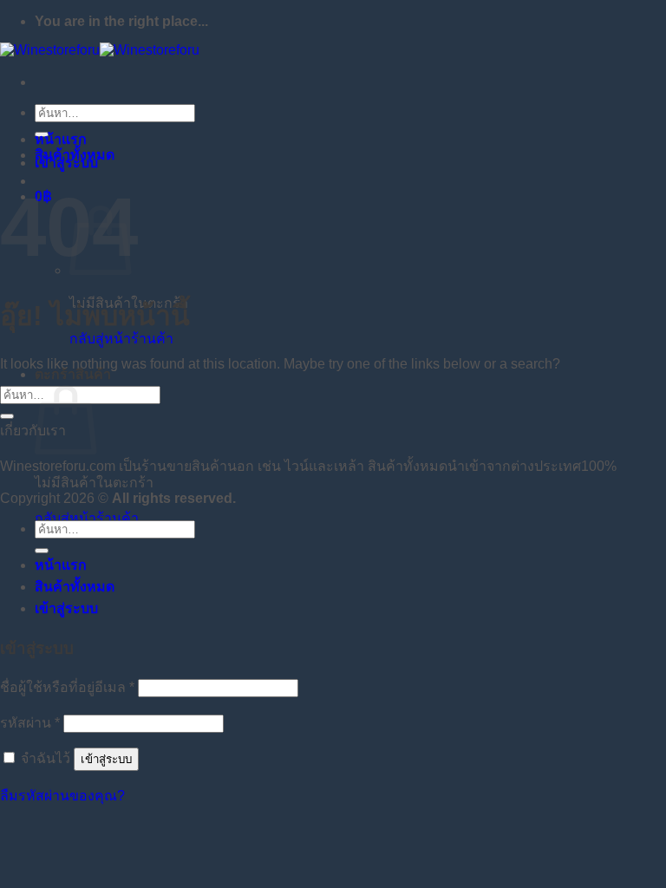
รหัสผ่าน (30, 722)
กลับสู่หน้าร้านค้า (121, 338)
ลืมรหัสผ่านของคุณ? (62, 795)
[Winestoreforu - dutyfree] (99, 49)
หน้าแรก (61, 139)
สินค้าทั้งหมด (74, 154)
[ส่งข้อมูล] (7, 416)
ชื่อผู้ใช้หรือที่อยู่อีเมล (67, 687)
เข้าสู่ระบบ (106, 759)
